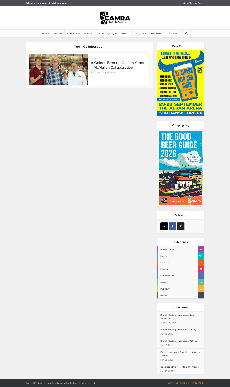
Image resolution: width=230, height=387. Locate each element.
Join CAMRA (173, 33)
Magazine (140, 33)
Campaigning (107, 33)
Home (45, 33)
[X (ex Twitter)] (180, 226)
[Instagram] (164, 226)
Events (88, 33)
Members (156, 33)
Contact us (173, 383)
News (125, 33)
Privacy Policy (197, 383)
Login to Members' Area (192, 3)
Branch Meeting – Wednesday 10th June (180, 340)
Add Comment (112, 72)
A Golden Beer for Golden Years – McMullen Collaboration (117, 64)
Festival (58, 33)
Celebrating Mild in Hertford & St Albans (179, 366)
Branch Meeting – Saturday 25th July (178, 329)
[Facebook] (172, 226)
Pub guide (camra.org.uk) (38, 3)
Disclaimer (184, 383)
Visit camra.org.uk (60, 3)
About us (72, 33)
